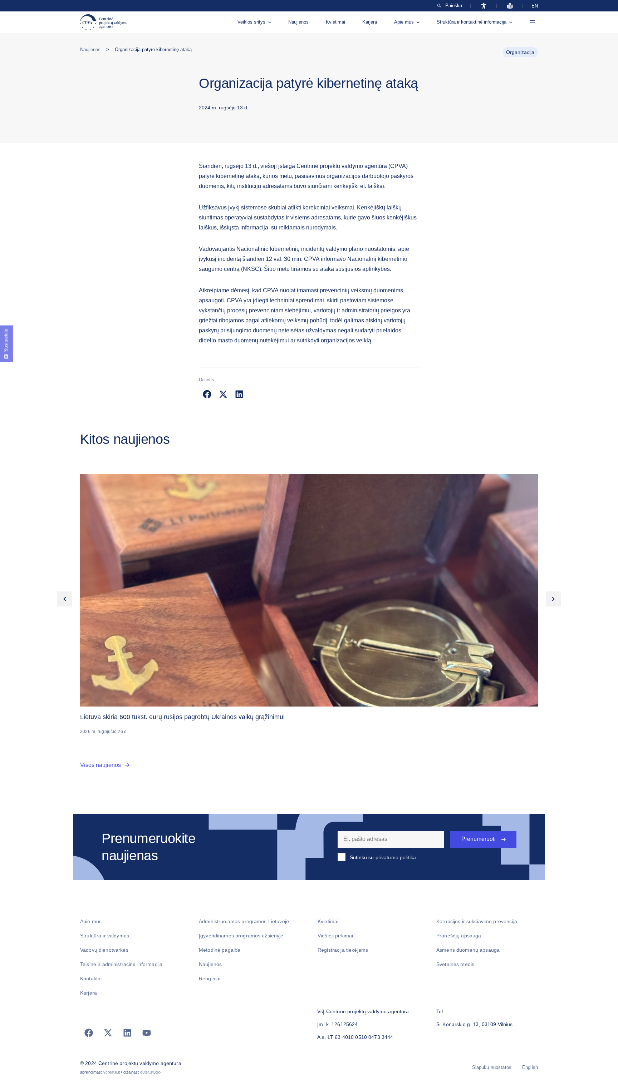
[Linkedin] (127, 1032)
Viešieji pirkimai (335, 935)
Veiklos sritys (251, 22)
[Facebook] (88, 1032)
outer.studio (150, 1072)
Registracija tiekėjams (343, 950)
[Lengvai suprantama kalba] (509, 5)
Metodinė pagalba (219, 950)
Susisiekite (6, 340)
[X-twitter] (108, 1032)
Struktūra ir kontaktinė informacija (471, 22)
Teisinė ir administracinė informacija (121, 964)
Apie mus (404, 22)
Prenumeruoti (478, 839)
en (534, 6)
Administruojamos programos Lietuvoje (244, 921)
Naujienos (298, 22)
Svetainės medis (455, 964)
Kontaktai (91, 978)
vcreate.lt (111, 1072)
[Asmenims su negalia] (483, 5)
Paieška (453, 5)
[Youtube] (146, 1032)
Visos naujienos (100, 765)
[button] (207, 394)
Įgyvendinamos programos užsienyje (241, 935)
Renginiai (209, 978)
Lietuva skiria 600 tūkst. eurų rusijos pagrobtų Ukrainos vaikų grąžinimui (182, 716)
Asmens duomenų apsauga (468, 950)
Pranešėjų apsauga (458, 935)
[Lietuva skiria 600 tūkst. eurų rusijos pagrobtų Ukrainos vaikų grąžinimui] (309, 590)
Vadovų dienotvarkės (104, 950)
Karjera (369, 22)
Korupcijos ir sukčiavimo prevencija (476, 921)
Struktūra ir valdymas (104, 935)
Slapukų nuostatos (491, 1067)
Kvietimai (335, 22)
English (530, 1067)
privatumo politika (396, 857)
